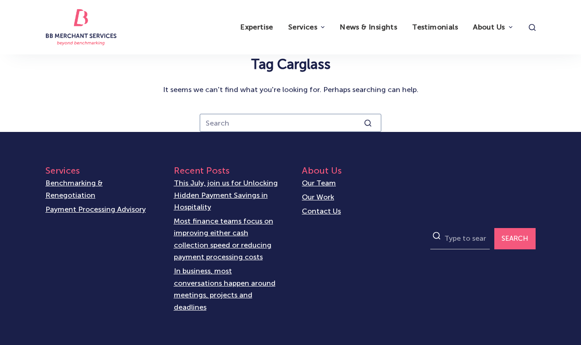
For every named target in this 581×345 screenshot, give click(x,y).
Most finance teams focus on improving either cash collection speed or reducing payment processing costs (223, 239)
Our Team (319, 183)
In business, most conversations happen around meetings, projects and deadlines (225, 289)
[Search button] (368, 123)
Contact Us (321, 211)
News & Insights (368, 27)
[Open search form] (532, 27)
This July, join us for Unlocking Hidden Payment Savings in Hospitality (226, 195)
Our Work (318, 197)
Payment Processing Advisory (95, 209)
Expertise (256, 27)
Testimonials (435, 27)
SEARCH (515, 238)
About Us (489, 27)
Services (302, 27)
